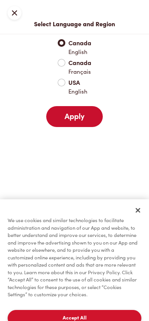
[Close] (138, 210)
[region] (74, 260)
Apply (74, 116)
